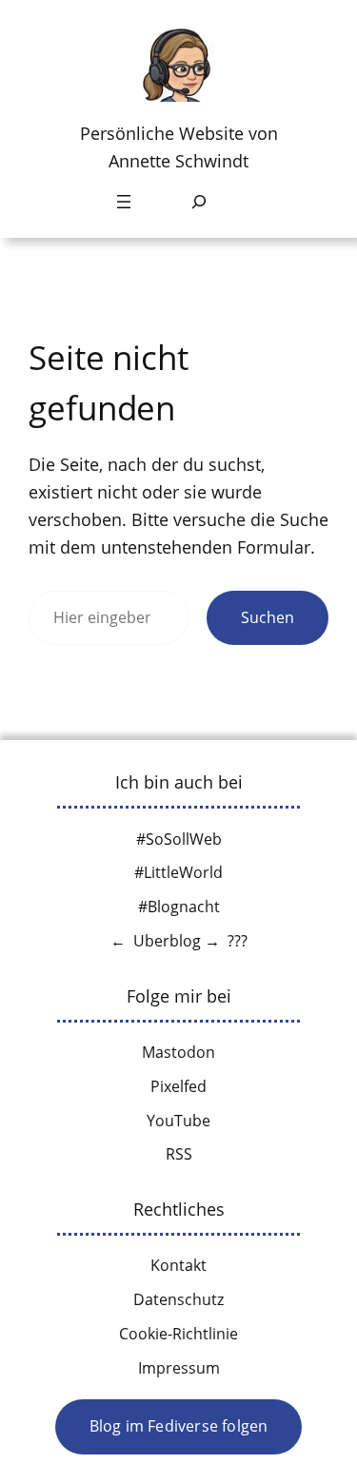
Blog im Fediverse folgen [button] (178, 1425)
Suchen (267, 617)
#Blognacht (179, 906)
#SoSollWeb (179, 839)
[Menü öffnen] (123, 201)
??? (238, 940)
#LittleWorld (178, 872)
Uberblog (167, 940)
